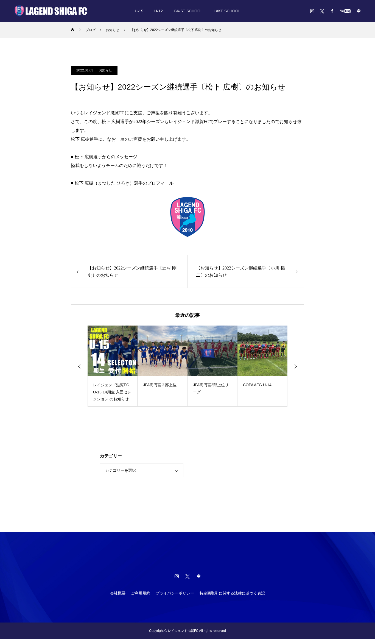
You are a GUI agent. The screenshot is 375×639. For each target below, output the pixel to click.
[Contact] (358, 11)
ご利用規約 (140, 593)
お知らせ (105, 70)
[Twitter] (322, 11)
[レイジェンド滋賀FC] (51, 11)
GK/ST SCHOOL (188, 11)
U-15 (139, 11)
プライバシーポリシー (175, 593)
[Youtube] (345, 11)
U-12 (158, 11)
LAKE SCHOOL (227, 11)
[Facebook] (332, 11)
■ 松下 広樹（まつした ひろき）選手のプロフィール (122, 183)
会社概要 (117, 593)
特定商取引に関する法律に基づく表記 (232, 593)
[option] (113, 366)
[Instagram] (312, 11)
